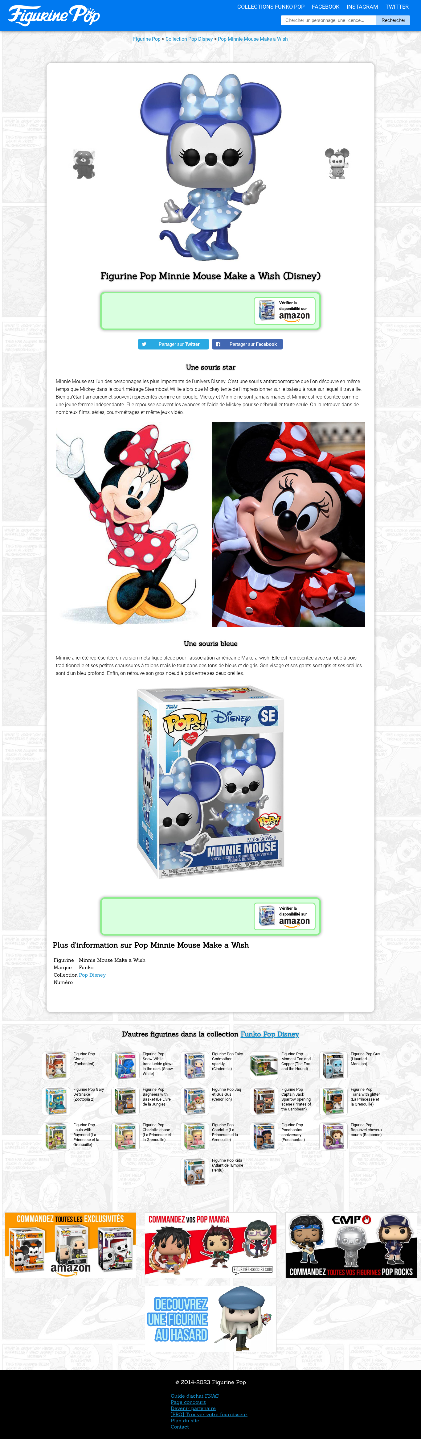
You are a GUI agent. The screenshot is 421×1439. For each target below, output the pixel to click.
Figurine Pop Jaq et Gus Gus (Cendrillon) (226, 1094)
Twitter (397, 6)
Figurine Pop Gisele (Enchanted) (84, 1059)
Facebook (325, 6)
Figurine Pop (147, 39)
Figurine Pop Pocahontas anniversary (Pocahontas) (293, 1132)
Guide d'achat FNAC (195, 1396)
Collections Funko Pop (271, 6)
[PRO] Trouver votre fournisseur (209, 1414)
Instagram (362, 6)
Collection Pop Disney (189, 39)
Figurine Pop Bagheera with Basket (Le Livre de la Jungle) (157, 1096)
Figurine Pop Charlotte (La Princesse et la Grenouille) (225, 1132)
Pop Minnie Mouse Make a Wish (253, 39)
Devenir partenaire (193, 1408)
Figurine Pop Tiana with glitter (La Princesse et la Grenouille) (365, 1096)
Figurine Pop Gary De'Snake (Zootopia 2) (88, 1094)
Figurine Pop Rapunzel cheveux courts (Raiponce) (366, 1130)
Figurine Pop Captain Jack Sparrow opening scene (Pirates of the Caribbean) (296, 1099)
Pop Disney (92, 975)
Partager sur (179, 344)
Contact (180, 1427)
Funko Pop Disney (270, 1034)
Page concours (188, 1402)
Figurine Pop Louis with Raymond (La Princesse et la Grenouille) (86, 1135)
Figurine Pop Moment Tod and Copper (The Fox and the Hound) (296, 1061)
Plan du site (185, 1420)
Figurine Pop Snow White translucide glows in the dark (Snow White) (158, 1064)
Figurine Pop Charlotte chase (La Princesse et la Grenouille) (157, 1132)
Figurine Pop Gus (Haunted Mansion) (365, 1059)
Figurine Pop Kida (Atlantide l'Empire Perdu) (227, 1165)
